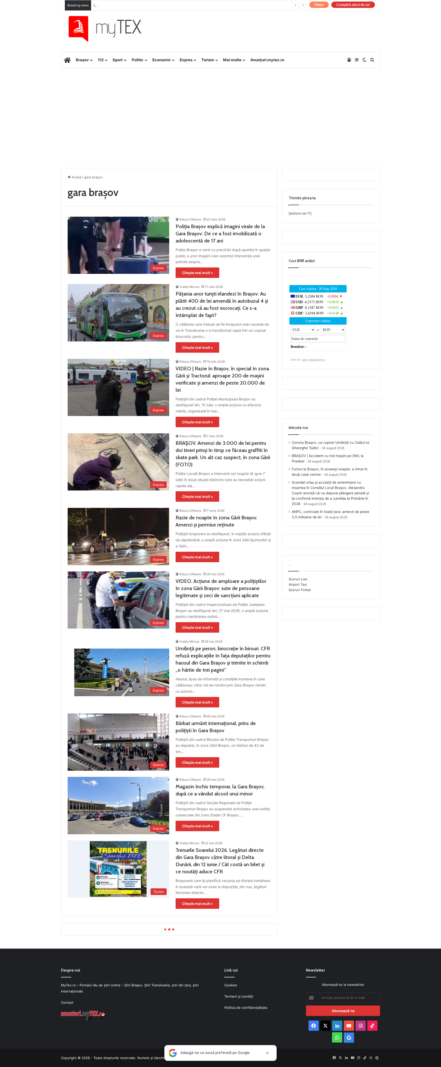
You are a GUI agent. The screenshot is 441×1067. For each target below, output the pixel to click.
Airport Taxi (298, 584)
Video (319, 5)
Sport (118, 59)
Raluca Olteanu (190, 219)
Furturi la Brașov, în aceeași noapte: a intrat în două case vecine (145, 5)
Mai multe (232, 59)
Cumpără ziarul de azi (353, 5)
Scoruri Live (298, 579)
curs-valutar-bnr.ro (313, 359)
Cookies (230, 985)
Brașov (82, 59)
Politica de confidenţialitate (245, 1007)
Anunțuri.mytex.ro (267, 59)
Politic (137, 59)
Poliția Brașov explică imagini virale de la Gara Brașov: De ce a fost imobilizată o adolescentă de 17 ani (220, 233)
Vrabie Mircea (189, 287)
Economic (161, 59)
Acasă (76, 177)
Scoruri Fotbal (300, 590)
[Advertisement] (220, 108)
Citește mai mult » (197, 273)
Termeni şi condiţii (238, 996)
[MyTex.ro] (110, 29)
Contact (67, 1002)
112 (101, 59)
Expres (186, 59)
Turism (207, 59)
